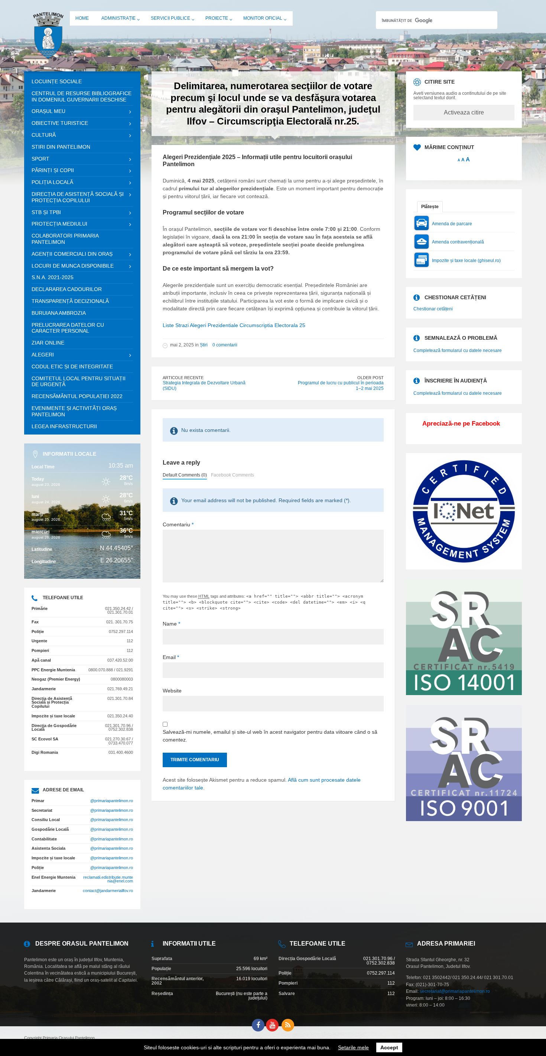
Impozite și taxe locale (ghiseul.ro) (466, 260)
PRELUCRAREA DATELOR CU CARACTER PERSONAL (68, 328)
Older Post (370, 377)
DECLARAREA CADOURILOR (67, 289)
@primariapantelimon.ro (111, 800)
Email (171, 657)
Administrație (118, 18)
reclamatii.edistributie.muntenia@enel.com (108, 879)
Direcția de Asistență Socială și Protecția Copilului (78, 197)
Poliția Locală (52, 182)
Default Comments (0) (185, 475)
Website (172, 691)
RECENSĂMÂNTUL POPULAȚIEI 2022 (77, 396)
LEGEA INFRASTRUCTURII (64, 426)
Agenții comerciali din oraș (72, 254)
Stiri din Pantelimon (61, 147)
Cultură (44, 135)
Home (82, 18)
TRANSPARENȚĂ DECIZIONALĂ (70, 301)
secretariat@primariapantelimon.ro (455, 991)
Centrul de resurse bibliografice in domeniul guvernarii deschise (81, 96)
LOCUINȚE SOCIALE (57, 81)
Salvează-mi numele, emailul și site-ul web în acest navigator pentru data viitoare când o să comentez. (270, 736)
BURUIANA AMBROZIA (59, 313)
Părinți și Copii (53, 170)
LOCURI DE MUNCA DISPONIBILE (73, 266)
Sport (40, 159)
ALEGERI (43, 355)
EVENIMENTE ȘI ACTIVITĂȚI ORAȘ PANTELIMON (74, 411)
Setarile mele (353, 1047)
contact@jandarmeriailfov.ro (108, 890)
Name (171, 624)
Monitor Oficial (262, 18)
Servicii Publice (170, 18)
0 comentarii (224, 345)
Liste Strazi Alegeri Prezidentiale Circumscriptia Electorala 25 (234, 325)
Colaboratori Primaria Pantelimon (65, 239)
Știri (204, 345)
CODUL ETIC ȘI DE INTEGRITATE (72, 366)
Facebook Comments (232, 475)
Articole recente (183, 377)
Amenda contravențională (458, 242)
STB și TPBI (46, 212)
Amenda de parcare (452, 223)
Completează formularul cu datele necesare (457, 350)
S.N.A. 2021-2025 (53, 277)
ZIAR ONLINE (48, 343)
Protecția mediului (59, 224)
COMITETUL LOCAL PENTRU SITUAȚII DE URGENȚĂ (79, 381)
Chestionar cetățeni (433, 308)
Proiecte (216, 18)
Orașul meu (48, 111)
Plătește (430, 206)
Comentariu (178, 524)
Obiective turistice (60, 123)
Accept (389, 1047)
